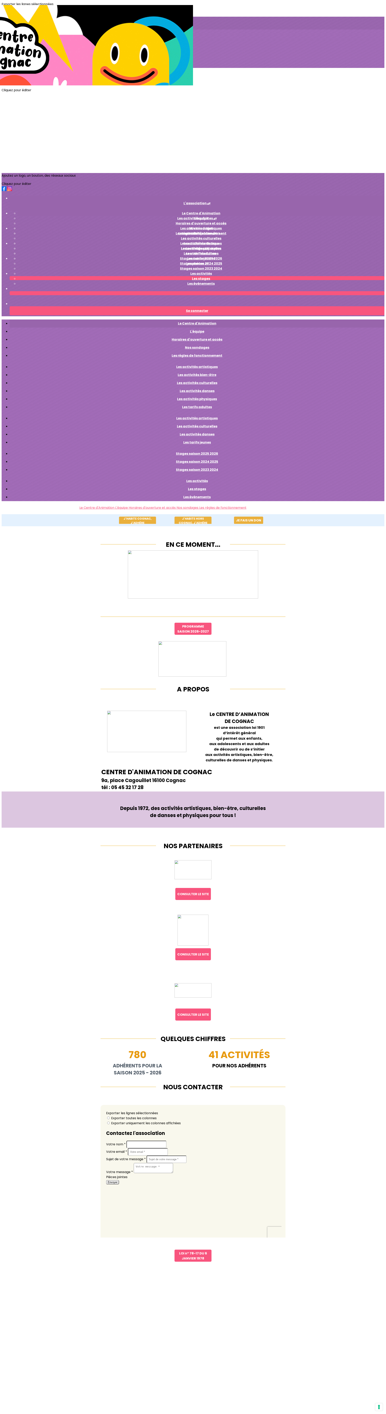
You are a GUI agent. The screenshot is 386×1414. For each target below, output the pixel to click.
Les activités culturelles (201, 238)
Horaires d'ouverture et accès (201, 223)
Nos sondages (197, 347)
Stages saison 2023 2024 (201, 268)
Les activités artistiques (201, 228)
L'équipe (197, 331)
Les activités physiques (197, 399)
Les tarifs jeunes (197, 442)
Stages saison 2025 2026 (201, 258)
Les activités (201, 273)
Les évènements (201, 283)
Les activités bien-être (197, 375)
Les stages (201, 278)
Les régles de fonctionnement (197, 355)
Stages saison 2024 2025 (197, 461)
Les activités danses (201, 253)
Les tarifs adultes (197, 407)
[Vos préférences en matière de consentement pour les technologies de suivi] (379, 1407)
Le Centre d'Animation (201, 213)
